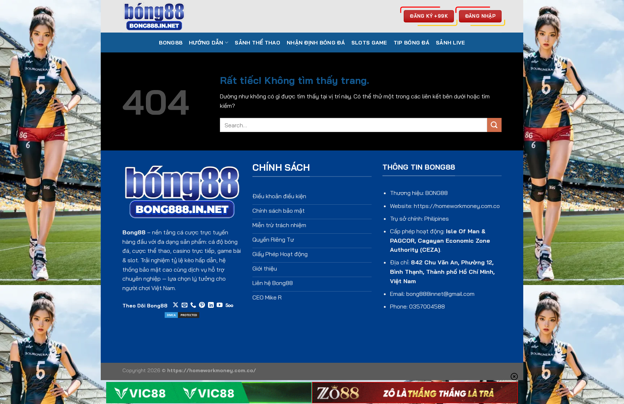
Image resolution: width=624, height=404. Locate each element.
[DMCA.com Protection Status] (182, 314)
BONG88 (170, 42)
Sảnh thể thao (257, 42)
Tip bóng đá (411, 42)
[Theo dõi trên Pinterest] (202, 305)
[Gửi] (494, 125)
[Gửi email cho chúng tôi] (184, 305)
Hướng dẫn (206, 42)
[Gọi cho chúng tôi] (193, 305)
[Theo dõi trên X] (175, 305)
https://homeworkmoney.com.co (457, 205)
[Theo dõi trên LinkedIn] (211, 305)
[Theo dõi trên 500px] (229, 305)
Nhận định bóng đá (316, 42)
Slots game (369, 42)
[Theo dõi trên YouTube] (219, 305)
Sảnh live (450, 42)
